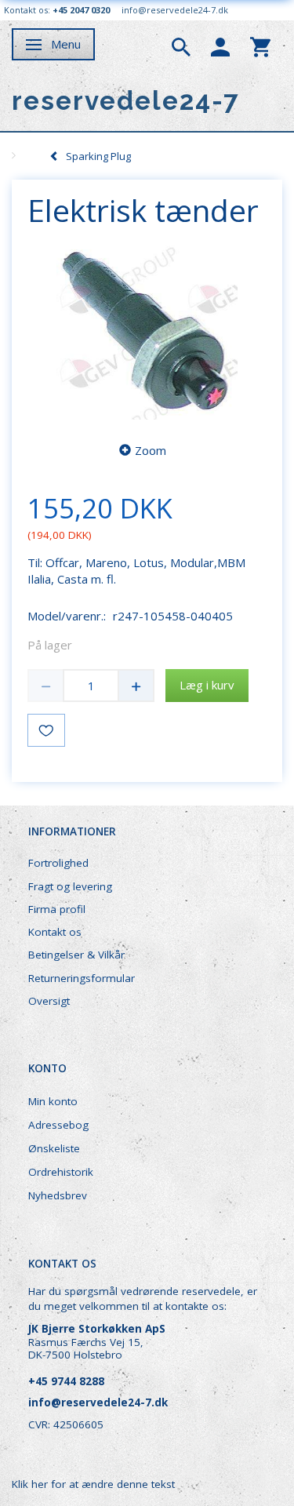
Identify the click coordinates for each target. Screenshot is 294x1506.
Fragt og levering (70, 886)
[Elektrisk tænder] (147, 330)
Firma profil (56, 909)
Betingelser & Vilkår (76, 955)
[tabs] (181, 45)
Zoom (150, 450)
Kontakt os (55, 932)
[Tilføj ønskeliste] (46, 730)
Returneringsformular (81, 978)
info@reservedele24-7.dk (175, 10)
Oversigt (49, 1001)
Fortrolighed (58, 863)
